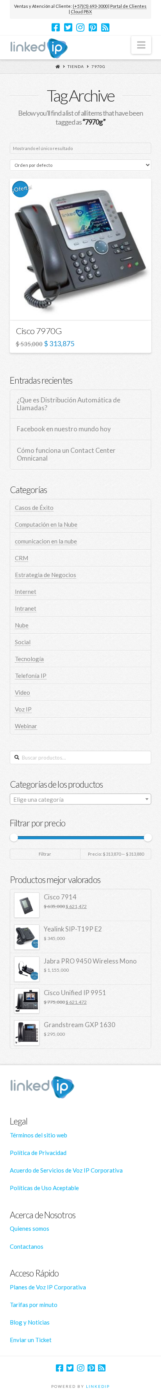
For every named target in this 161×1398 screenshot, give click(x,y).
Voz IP (23, 709)
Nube (22, 625)
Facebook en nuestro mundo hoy (64, 429)
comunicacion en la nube (46, 541)
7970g (98, 66)
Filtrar (45, 853)
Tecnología (29, 658)
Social (22, 641)
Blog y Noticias (30, 1322)
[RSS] (105, 27)
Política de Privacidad (38, 1152)
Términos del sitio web (38, 1135)
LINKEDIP (98, 1386)
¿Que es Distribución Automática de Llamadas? (68, 404)
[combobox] (81, 799)
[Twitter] (68, 27)
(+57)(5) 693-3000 (90, 6)
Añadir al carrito (84, 307)
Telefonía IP (31, 675)
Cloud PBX (81, 11)
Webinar (26, 725)
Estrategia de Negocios (45, 574)
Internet (25, 591)
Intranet (25, 608)
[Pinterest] (93, 27)
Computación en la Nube (46, 524)
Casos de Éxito (34, 507)
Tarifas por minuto (33, 1304)
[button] (141, 45)
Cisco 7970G (39, 330)
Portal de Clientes (128, 6)
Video (22, 692)
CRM (21, 557)
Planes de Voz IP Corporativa (48, 1287)
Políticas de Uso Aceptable (44, 1187)
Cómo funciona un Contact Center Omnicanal (66, 454)
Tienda (76, 66)
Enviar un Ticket (31, 1339)
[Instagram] (80, 27)
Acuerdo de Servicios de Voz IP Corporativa (66, 1170)
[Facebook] (56, 27)
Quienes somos (29, 1228)
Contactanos (26, 1246)
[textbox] (80, 799)
